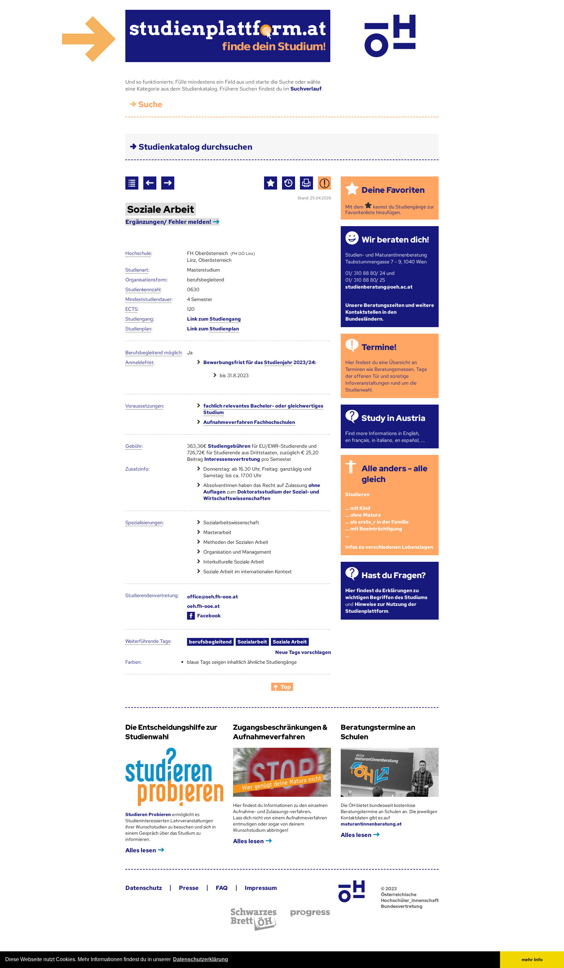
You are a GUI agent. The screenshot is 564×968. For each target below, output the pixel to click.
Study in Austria (393, 418)
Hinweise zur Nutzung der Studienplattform (380, 607)
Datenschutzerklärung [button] (200, 959)
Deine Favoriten (393, 190)
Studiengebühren (229, 446)
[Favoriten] (270, 183)
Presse (189, 888)
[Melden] (324, 183)
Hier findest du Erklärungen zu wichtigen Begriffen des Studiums (386, 594)
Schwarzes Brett (253, 919)
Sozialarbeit (252, 642)
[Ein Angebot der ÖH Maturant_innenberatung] (390, 36)
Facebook (209, 615)
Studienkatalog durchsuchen (195, 147)
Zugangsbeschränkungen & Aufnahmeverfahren (280, 732)
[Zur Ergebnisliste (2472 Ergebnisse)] (131, 183)
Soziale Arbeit (290, 642)
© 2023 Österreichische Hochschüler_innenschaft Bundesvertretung (410, 897)
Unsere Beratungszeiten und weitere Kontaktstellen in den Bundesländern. (389, 312)
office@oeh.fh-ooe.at (212, 596)
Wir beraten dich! (395, 239)
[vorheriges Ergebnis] (149, 183)
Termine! (379, 347)
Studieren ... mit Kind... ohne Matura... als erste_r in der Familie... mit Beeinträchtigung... (377, 515)
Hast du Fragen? (394, 575)
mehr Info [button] (532, 959)
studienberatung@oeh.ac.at (379, 287)
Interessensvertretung (232, 459)
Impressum (261, 888)
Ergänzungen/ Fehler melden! (168, 221)
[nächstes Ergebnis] (167, 183)
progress (310, 913)
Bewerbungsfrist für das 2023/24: (259, 362)
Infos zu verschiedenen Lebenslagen (389, 547)
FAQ (222, 888)
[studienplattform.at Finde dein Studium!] (227, 36)
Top (285, 687)
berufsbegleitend (210, 642)
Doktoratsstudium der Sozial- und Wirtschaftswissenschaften (261, 495)
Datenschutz (143, 888)
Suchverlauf (305, 88)
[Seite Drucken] (306, 183)
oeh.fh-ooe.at (203, 606)
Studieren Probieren (148, 814)
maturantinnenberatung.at (371, 824)
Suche (150, 104)
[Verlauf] (288, 183)
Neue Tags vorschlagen (303, 652)
